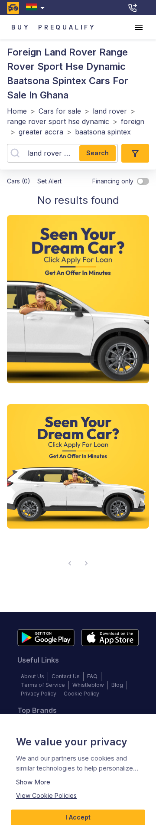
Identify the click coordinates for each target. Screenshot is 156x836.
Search (97, 153)
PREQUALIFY (67, 27)
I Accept (78, 817)
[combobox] (37, 7)
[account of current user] (138, 27)
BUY (20, 27)
